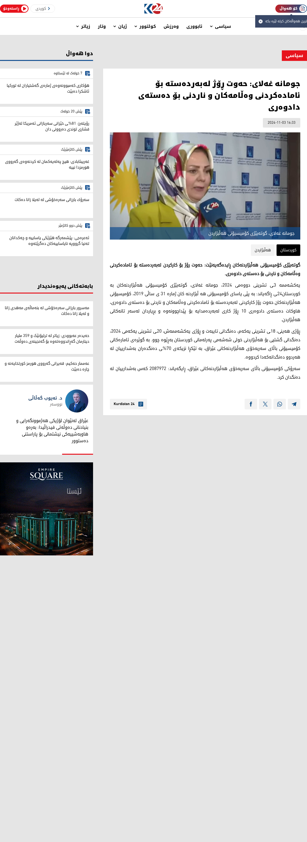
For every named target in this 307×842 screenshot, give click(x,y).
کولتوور (147, 26)
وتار (102, 26)
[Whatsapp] (279, 404)
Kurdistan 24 (124, 404)
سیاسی (223, 26)
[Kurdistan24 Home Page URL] (153, 8)
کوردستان (288, 250)
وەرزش (171, 26)
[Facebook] (251, 404)
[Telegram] (294, 404)
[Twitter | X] (265, 404)
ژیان (122, 26)
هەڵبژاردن (263, 250)
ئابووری (194, 26)
